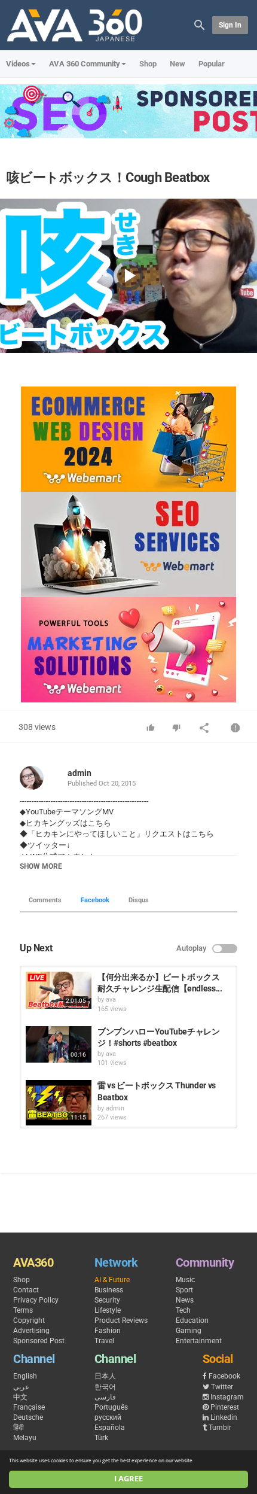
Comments (45, 900)
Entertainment (199, 1341)
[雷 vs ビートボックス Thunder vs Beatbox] (58, 1102)
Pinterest (224, 1407)
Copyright (29, 1320)
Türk (101, 1438)
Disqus (138, 900)
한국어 (105, 1387)
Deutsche (28, 1417)
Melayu (24, 1438)
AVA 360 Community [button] (84, 63)
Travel (104, 1341)
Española (109, 1427)
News (185, 1300)
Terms (23, 1310)
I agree (128, 1479)
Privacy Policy (36, 1300)
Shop (148, 63)
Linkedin (223, 1417)
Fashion (107, 1330)
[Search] (199, 24)
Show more (41, 866)
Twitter (222, 1387)
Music (185, 1280)
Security (107, 1300)
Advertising (31, 1330)
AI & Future (112, 1280)
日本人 (105, 1376)
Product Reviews (121, 1320)
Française (29, 1407)
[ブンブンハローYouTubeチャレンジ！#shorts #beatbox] (58, 1044)
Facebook (95, 900)
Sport (184, 1290)
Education (192, 1320)
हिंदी (18, 1427)
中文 (20, 1397)
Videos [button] (18, 63)
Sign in (230, 25)
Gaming (188, 1330)
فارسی (105, 1397)
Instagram (227, 1397)
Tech (183, 1310)
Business (108, 1290)
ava (111, 999)
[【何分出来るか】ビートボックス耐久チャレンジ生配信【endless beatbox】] (58, 990)
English (25, 1376)
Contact (26, 1290)
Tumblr (220, 1427)
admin (79, 773)
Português (111, 1407)
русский (107, 1417)
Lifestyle (107, 1310)
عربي (21, 1387)
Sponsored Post (39, 1341)
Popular (211, 63)
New (177, 63)
